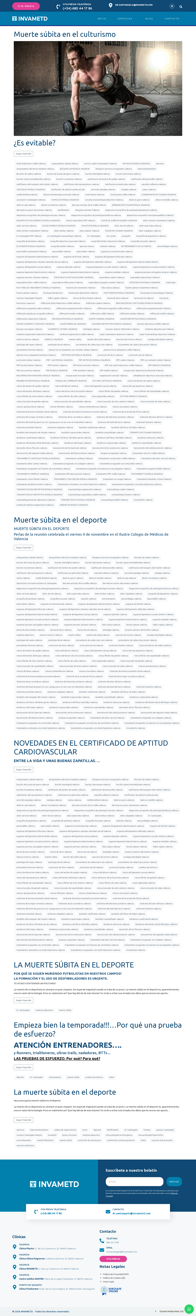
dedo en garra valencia (139, 200)
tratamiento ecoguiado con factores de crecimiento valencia (43, 469)
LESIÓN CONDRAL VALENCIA (101, 319)
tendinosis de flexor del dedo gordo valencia (71, 438)
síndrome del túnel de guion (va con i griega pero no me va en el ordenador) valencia (54, 422)
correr (85, 1130)
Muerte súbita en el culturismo (65, 34)
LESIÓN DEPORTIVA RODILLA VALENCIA (138, 319)
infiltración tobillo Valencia (162, 313)
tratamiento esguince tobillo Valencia (153, 469)
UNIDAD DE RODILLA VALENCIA (74, 505)
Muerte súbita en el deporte (60, 520)
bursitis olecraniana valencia (128, 174)
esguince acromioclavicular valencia (116, 251)
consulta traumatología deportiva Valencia (104, 200)
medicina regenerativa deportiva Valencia (35, 334)
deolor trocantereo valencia (53, 205)
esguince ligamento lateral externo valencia (36, 272)
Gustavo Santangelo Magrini (29, 298)
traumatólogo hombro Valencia (126, 494)
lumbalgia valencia (91, 329)
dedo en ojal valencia (26, 205)
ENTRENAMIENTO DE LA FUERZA (136, 246)
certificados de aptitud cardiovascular (68, 189)
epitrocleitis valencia (86, 251)
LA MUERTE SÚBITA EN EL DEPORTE (74, 965)
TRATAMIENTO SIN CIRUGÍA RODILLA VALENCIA (75, 479)
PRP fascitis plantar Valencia (29, 365)
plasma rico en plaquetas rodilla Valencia (122, 350)
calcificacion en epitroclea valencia (120, 184)
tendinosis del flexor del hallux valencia (114, 438)
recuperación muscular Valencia (80, 375)
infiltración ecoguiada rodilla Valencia (114, 308)
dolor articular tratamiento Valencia (159, 220)
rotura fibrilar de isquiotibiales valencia (151, 391)
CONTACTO (118, 1209)
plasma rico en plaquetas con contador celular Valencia (73, 350)
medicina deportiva (25, 635)
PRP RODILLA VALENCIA (57, 370)
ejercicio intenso (87, 246)
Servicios (125, 18)
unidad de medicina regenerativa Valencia (35, 505)
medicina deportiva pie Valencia (159, 329)
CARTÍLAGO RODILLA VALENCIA (31, 189)
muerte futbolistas (45, 1140)
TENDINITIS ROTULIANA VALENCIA (145, 432)
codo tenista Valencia (94, 194)
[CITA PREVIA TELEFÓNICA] (58, 6)
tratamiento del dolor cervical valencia (158, 458)
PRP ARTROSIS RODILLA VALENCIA (94, 360)
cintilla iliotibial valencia (27, 194)
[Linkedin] (172, 6)
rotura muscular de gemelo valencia (32, 401)
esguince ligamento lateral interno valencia (80, 272)
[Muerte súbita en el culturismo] (98, 88)
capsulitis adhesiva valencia (153, 184)
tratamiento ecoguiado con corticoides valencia (121, 463)
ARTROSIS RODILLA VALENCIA (136, 163)
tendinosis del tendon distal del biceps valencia (37, 443)
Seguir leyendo (23, 153)
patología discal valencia (59, 344)
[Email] (102, 1250)
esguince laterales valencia (68, 267)
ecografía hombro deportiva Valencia (108, 241)
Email (109, 1247)
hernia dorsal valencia (144, 298)
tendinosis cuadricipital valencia (31, 438)
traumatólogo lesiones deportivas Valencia (36, 500)
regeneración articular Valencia (113, 375)
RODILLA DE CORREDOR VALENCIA (71, 381)
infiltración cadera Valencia (98, 303)
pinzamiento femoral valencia (30, 350)
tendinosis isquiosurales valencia (111, 443)
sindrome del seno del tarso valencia (156, 417)
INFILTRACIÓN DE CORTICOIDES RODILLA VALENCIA (139, 303)
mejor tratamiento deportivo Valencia (117, 334)
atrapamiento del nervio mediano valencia (35, 169)
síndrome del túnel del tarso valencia (114, 422)
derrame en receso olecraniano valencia (34, 210)
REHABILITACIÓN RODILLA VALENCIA (33, 381)
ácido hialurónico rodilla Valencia (31, 163)
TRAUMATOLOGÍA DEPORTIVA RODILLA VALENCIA (39, 489)
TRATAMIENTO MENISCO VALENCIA (33, 474)
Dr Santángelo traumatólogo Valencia (64, 236)
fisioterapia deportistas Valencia (83, 293)
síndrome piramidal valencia (29, 427)
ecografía (126, 236)
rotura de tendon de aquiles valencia (33, 386)
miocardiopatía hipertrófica (150, 1135)
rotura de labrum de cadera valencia (144, 381)
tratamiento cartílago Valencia (79, 458)
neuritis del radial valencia (98, 339)
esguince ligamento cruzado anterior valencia (106, 267)
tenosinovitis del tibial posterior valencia (77, 453)
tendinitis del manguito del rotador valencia (36, 432)
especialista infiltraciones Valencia (67, 282)
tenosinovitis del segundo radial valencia (35, 453)
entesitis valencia (107, 246)
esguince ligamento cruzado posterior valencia (153, 267)
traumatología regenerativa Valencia (84, 489)
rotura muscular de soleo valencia (155, 401)
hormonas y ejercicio (26, 303)
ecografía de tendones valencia (30, 241)
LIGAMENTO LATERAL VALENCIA (62, 329)
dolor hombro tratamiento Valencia (32, 231)
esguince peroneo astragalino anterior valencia (156, 272)
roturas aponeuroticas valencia (30, 407)
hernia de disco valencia (117, 298)
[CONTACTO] (108, 1211)
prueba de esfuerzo (94, 1077)
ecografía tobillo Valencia (62, 246)
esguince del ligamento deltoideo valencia (92, 262)
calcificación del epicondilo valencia (146, 179)
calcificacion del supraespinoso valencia (81, 184)
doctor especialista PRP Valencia (80, 220)
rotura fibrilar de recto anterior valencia (34, 396)
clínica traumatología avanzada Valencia (61, 194)
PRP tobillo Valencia (109, 370)
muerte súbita (75, 339)
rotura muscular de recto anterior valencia (115, 401)
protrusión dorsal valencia (140, 355)
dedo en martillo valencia (166, 200)
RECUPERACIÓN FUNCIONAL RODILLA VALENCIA (38, 375)
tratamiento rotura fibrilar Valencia (32, 479)
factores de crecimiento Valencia (80, 288)
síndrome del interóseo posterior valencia (115, 417)
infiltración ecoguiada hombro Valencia (73, 308)
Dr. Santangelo (93, 236)
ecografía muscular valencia (143, 241)
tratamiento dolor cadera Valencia (32, 463)
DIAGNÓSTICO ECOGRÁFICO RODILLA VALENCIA (38, 220)
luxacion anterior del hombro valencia (122, 329)
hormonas (164, 298)
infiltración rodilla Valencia (102, 313)
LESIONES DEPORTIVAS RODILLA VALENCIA (111, 324)
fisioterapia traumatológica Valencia (156, 293)
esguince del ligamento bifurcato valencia (113, 257)
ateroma (160, 163)
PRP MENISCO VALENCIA (159, 365)
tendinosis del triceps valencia (77, 443)
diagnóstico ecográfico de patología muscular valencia (41, 215)
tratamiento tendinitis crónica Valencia (154, 479)
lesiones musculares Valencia (29, 329)
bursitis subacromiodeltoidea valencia (33, 179)
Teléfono (111, 1238)
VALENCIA (24, 1244)
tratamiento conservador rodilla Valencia (117, 458)
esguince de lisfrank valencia (76, 257)
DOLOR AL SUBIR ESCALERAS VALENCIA (119, 220)
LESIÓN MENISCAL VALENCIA (73, 324)
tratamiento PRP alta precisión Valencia (72, 474)
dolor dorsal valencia (124, 226)
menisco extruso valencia (28, 339)
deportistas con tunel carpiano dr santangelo (37, 583)
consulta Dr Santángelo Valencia (31, 200)
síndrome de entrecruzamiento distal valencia (37, 412)
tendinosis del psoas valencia (151, 438)
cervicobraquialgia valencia (103, 189)
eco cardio (111, 236)
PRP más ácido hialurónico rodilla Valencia (123, 365)
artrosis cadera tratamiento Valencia (100, 163)
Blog (149, 18)
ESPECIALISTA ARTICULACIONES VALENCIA (73, 277)
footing (147, 1130)
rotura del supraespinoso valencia (137, 386)
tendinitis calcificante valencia (92, 427)
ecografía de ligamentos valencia (151, 236)
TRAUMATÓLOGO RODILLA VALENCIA (78, 500)
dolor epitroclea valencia (150, 226)
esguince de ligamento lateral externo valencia (37, 257)
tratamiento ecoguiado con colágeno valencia (73, 463)
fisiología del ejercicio (53, 293)
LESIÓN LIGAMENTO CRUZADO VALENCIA (35, 324)
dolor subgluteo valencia (150, 231)
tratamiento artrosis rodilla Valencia (148, 453)
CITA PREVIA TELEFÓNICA (77, 4)
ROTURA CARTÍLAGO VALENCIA (107, 381)
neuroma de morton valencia (129, 339)
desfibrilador (63, 210)
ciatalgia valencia (128, 189)
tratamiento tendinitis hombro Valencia (34, 484)
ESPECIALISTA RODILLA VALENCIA (145, 282)
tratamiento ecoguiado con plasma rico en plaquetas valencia (103, 469)
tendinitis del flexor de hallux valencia (128, 427)
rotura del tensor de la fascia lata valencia (73, 391)
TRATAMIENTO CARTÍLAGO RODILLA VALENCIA (38, 458)
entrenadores (55, 1077)
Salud (111, 1077)
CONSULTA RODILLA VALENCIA (65, 200)
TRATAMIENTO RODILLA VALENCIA (147, 474)
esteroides (171, 282)
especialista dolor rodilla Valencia (31, 282)
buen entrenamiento (147, 169)
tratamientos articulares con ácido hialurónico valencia (82, 484)
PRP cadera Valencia (125, 360)
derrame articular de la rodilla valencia (89, 205)
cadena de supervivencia (65, 1130)
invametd (52, 1135)
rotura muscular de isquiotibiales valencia (72, 401)
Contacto (172, 18)
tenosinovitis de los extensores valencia (110, 448)
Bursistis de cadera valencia (29, 174)
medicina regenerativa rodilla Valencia (77, 334)
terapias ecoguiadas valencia (113, 453)
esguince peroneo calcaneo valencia (32, 277)
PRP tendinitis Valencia (84, 370)
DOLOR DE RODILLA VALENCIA (95, 226)
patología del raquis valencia (29, 344)
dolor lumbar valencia (64, 231)
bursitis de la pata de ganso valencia (63, 174)
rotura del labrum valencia (66, 386)
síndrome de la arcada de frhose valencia (131, 412)
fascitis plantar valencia (27, 293)
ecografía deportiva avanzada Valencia (67, 241)
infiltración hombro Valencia (71, 313)
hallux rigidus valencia (57, 298)
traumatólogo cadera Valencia (120, 489)
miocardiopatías (24, 1140)
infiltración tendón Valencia (132, 313)
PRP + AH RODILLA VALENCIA (59, 360)
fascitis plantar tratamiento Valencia (141, 288)
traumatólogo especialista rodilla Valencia (87, 494)
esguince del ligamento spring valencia (34, 267)
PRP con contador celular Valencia (155, 360)
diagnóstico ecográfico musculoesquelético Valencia (150, 215)
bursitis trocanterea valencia (69, 179)
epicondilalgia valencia (167, 246)
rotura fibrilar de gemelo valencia (113, 391)
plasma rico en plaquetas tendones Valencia (36, 355)
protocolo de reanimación (89, 1140)
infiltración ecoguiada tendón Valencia (154, 308)
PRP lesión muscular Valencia (86, 365)
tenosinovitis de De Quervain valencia (70, 448)
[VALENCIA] (14, 1247)
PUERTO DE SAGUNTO (30, 1285)
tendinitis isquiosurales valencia (75, 432)
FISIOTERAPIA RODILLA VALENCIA (119, 293)
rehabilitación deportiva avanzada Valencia (152, 375)
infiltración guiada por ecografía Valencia (35, 313)
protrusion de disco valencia (110, 355)
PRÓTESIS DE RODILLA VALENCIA (77, 355)
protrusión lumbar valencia (28, 360)
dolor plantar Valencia (89, 231)
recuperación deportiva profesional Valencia (143, 370)
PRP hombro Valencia (57, 365)
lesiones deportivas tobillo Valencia (153, 324)
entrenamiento (108, 599)
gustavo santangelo (165, 1130)
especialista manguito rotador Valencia (106, 282)
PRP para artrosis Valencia (28, 370)
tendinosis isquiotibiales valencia (146, 443)
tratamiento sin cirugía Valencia (117, 479)
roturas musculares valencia (125, 407)
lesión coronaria (69, 1135)
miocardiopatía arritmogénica (119, 1135)
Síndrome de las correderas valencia (74, 417)
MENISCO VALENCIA (54, 339)
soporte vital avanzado (162, 1140)
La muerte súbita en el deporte (65, 1092)
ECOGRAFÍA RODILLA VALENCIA (31, 246)
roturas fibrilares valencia (61, 407)
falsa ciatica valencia (110, 288)
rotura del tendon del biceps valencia (33, 391)
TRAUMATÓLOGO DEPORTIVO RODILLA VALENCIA (39, 494)
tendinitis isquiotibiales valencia (109, 432)
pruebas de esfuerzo (148, 867)
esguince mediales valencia (117, 272)
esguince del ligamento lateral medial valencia (137, 262)
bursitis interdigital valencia (97, 174)
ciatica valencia (149, 189)
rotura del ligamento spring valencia (100, 386)
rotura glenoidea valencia (103, 396)
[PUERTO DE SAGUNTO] (14, 1287)
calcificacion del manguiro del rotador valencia (37, 184)
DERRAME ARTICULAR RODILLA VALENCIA (131, 205)
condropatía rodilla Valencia (122, 194)
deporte (20, 1077)
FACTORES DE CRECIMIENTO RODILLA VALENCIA (38, 288)
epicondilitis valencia (61, 251)
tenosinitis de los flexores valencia (32, 448)
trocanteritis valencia (143, 500)
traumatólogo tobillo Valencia (114, 500)
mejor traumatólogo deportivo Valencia (157, 334)
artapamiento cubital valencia (65, 163)
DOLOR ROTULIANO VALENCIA (119, 231)
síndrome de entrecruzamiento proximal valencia (85, 412)
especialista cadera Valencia (111, 277)
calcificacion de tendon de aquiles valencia (106, 179)
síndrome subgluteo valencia (60, 427)
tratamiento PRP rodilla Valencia (110, 474)
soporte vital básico (25, 1145)
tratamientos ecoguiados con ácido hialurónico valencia (136, 484)
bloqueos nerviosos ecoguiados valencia (114, 169)
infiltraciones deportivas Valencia (31, 319)
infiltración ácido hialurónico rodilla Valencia (60, 303)
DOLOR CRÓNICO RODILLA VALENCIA (58, 226)
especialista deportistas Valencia (145, 277)
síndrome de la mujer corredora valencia (34, 417)
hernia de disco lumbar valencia (87, 298)
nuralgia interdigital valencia (160, 339)
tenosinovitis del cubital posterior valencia (153, 448)
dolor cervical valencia (26, 226)
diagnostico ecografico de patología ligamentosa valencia (131, 210)
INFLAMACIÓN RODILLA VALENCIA (67, 319)
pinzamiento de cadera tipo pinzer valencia (137, 344)
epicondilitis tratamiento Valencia (31, 251)
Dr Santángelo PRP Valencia (29, 236)
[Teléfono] (102, 1241)
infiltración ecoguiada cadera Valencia (33, 308)
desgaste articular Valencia (87, 210)
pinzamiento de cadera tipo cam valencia (94, 344)
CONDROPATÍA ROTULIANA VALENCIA (158, 194)
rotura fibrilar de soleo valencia (72, 396)
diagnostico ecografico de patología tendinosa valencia (96, 215)
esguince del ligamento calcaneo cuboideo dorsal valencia (42, 262)
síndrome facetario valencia (148, 422)
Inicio (101, 18)
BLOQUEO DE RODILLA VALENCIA (75, 169)
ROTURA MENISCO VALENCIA (133, 396)
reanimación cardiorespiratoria (121, 1140)
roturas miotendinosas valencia (93, 407)
